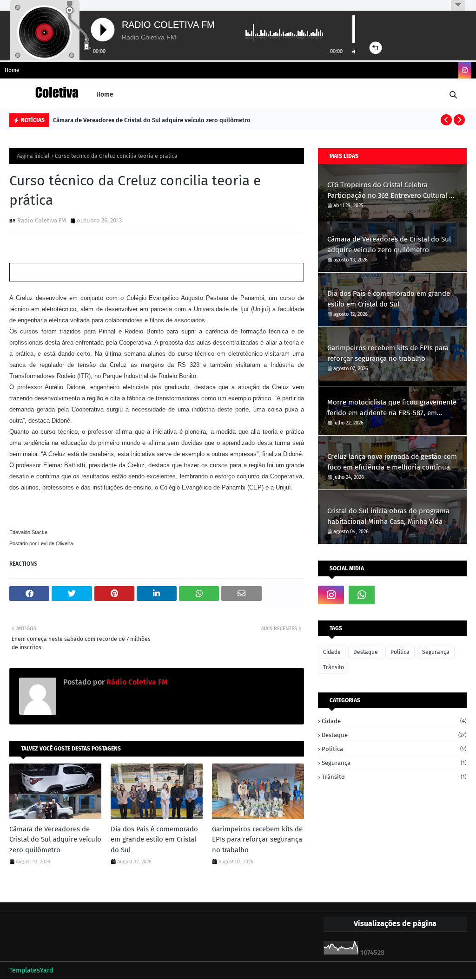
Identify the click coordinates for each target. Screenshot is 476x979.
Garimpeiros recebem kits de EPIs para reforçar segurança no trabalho (257, 839)
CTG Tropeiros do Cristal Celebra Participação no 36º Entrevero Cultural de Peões (392, 191)
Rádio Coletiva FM (41, 220)
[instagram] (464, 70)
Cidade (332, 652)
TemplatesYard (31, 970)
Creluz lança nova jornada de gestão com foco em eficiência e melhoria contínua (392, 461)
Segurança (436, 652)
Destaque (365, 652)
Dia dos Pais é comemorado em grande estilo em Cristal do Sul (154, 839)
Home (12, 70)
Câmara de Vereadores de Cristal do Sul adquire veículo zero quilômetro (152, 120)
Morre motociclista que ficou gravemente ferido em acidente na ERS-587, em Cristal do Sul (391, 408)
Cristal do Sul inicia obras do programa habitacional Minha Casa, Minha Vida (388, 516)
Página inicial (33, 156)
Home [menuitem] (104, 94)
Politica (400, 652)
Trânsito (333, 667)
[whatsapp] (362, 595)
